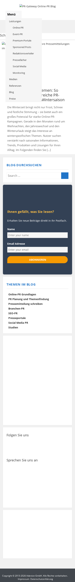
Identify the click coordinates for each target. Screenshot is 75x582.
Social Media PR (18, 322)
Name (11, 229)
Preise (12, 98)
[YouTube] (56, 441)
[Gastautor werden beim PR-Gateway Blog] (37, 534)
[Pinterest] (45, 441)
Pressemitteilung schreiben (25, 304)
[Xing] (34, 441)
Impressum (23, 579)
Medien (13, 79)
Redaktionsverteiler (23, 53)
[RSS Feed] (12, 451)
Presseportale (17, 318)
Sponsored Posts (22, 47)
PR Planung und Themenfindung (28, 299)
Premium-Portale (22, 40)
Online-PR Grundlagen (22, 294)
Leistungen (15, 21)
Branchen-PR (16, 308)
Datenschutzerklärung (41, 579)
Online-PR (18, 27)
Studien (13, 327)
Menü (11, 14)
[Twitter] (23, 441)
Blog (11, 92)
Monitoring (19, 72)
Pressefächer (20, 60)
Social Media (19, 66)
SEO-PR (12, 313)
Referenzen (15, 85)
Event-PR (18, 34)
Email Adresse (16, 243)
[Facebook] (12, 441)
